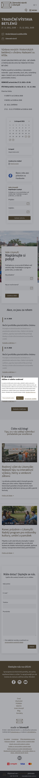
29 (10, 140)
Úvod (19, 699)
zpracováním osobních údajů (14, 642)
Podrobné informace (30, 392)
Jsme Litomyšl (19, 708)
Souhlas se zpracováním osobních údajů (19, 746)
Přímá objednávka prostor (27, 739)
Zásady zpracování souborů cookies (19, 744)
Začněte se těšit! (12, 295)
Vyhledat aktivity (19, 218)
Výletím (18, 706)
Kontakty (19, 713)
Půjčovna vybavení (10, 741)
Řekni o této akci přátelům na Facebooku (22, 175)
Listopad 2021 (19, 121)
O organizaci (15, 739)
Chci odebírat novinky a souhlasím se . (16, 641)
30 (13, 140)
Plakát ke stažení (15, 163)
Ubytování (18, 701)
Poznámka (6, 611)
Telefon (5, 602)
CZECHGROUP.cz (31, 732)
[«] (10, 121)
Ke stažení (7, 739)
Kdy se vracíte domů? (12, 285)
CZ (34, 5)
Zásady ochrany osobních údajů (26, 741)
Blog (18, 711)
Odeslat (32, 647)
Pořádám (19, 703)
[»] (29, 121)
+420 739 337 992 (14, 776)
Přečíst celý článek (7, 495)
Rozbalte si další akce (8, 343)
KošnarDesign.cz (15, 732)
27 (26, 136)
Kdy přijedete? (9, 275)
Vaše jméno (6, 584)
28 (29, 136)
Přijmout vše (20, 398)
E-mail (5, 593)
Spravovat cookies (30, 399)
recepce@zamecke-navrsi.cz (29, 776)
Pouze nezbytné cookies (8, 398)
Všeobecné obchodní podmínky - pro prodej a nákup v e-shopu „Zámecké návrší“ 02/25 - (19, 752)
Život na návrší (20, 460)
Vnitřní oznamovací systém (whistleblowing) (19, 749)
